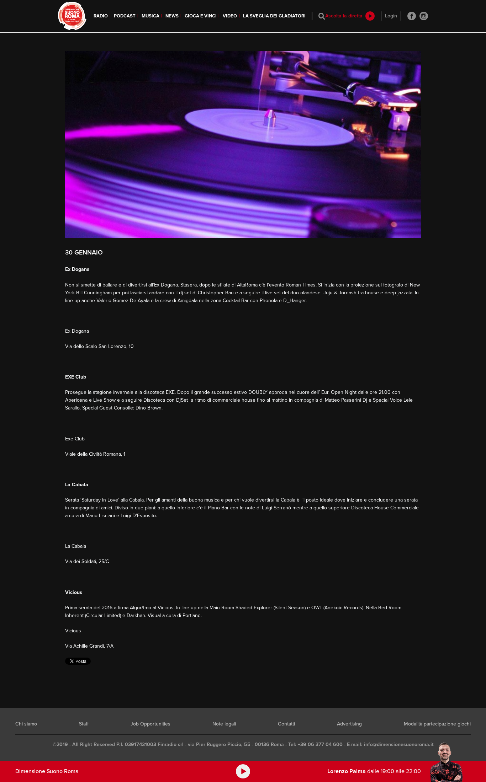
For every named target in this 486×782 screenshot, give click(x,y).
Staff (84, 724)
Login (391, 16)
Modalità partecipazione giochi (437, 724)
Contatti (286, 724)
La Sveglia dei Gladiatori (274, 16)
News (172, 16)
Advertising (349, 724)
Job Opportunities (150, 724)
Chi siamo (26, 724)
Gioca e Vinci (201, 16)
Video (230, 16)
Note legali (224, 724)
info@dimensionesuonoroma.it (399, 744)
